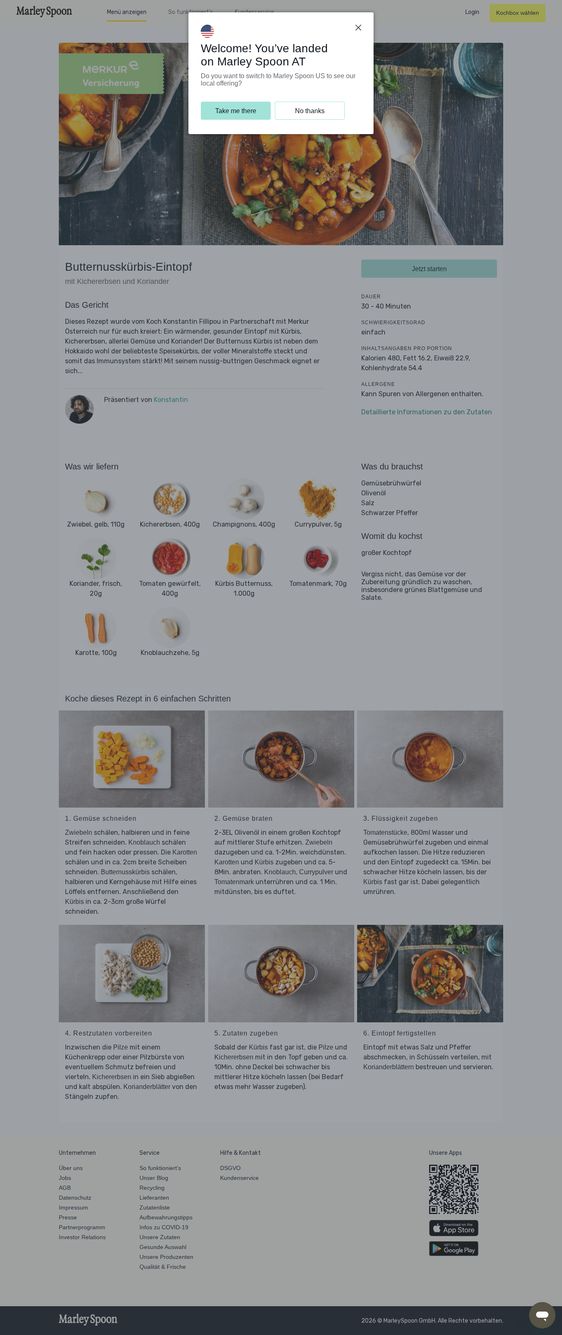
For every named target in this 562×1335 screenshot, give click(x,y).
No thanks (310, 110)
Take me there (235, 110)
